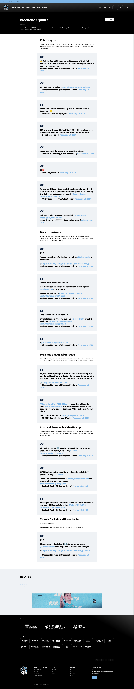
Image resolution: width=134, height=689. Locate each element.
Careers (53, 673)
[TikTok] (96, 660)
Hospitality (72, 673)
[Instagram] (102, 660)
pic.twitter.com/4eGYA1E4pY (53, 507)
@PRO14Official (47, 546)
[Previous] (21, 585)
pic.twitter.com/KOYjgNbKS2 (53, 323)
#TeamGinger (81, 215)
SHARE (111, 19)
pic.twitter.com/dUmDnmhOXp (76, 87)
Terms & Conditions (38, 675)
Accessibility (36, 673)
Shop (71, 675)
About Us (10, 1)
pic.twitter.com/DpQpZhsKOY (77, 550)
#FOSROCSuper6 (62, 404)
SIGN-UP (94, 677)
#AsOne (73, 450)
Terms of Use (36, 671)
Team (23, 7)
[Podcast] (112, 660)
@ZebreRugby (83, 257)
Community (44, 7)
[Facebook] (106, 660)
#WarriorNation (78, 194)
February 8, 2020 (85, 455)
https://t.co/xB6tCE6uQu (73, 415)
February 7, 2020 (85, 326)
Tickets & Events (36, 7)
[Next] (25, 585)
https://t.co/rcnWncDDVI (51, 196)
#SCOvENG (58, 474)
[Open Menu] (130, 7)
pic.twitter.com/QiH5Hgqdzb (53, 483)
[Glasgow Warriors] (5, 7)
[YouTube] (109, 660)
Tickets (71, 671)
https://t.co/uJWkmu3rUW (55, 382)
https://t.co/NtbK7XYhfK (51, 217)
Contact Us (5, 1)
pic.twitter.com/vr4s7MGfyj (76, 263)
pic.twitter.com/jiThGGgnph (52, 295)
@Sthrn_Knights (47, 404)
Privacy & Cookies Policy (39, 670)
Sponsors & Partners (17, 1)
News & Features (16, 7)
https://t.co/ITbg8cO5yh (52, 263)
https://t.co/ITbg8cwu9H (70, 293)
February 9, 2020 (85, 266)
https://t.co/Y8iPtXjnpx (78, 478)
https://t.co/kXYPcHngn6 (51, 453)
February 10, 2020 (77, 113)
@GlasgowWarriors (53, 406)
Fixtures (28, 7)
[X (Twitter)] (99, 660)
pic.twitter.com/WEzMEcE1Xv (54, 342)
